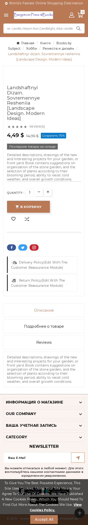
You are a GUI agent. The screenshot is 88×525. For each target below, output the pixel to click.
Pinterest (34, 247)
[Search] (78, 28)
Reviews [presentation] (44, 342)
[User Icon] (71, 15)
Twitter (22, 247)
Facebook (11, 247)
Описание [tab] (44, 310)
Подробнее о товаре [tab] (44, 326)
